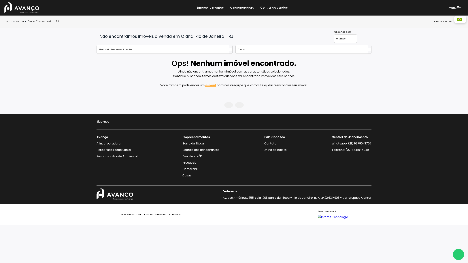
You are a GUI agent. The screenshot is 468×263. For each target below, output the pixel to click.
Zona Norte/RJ (192, 156)
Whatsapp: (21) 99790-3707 (351, 143)
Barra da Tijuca (193, 143)
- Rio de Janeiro (448, 21)
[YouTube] (129, 122)
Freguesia (189, 163)
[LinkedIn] (136, 122)
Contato (270, 143)
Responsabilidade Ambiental (117, 156)
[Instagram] (114, 122)
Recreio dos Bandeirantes (200, 150)
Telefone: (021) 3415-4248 (350, 150)
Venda (20, 21)
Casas (186, 175)
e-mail (210, 85)
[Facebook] (121, 122)
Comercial (189, 169)
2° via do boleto (275, 150)
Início (9, 21)
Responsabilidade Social (114, 150)
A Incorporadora (108, 143)
